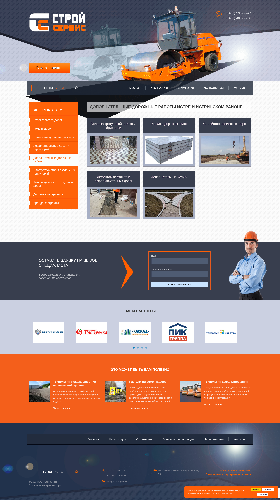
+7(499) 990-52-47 (237, 13)
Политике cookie (227, 493)
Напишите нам (214, 439)
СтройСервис (57, 23)
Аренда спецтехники (47, 203)
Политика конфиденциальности (235, 471)
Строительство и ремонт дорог (45, 485)
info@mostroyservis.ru (118, 481)
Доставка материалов (48, 194)
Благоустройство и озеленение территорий (54, 171)
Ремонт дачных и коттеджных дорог (53, 184)
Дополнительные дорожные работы (52, 159)
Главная (93, 439)
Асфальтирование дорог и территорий (51, 147)
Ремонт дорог (42, 128)
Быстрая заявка (49, 68)
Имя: (153, 255)
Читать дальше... (62, 408)
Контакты (240, 439)
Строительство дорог (47, 120)
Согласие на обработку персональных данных (228, 474)
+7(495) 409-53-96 (237, 18)
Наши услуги (117, 439)
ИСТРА (54, 88)
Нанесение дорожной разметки (54, 137)
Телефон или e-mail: (162, 269)
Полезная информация (178, 439)
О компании (144, 439)
